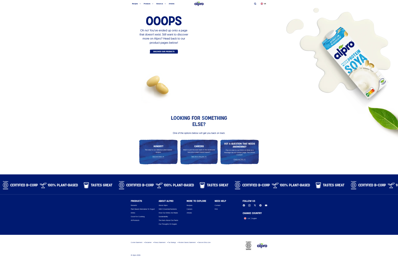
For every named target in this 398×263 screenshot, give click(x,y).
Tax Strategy (172, 242)
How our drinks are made (168, 213)
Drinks (133, 213)
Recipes (189, 205)
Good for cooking (138, 216)
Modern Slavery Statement (187, 242)
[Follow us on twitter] (255, 205)
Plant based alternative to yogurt (143, 209)
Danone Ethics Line (204, 242)
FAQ (216, 209)
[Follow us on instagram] (249, 205)
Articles (189, 213)
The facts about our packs (168, 220)
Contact (217, 205)
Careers (189, 209)
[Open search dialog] (255, 3)
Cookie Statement (136, 242)
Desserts (134, 205)
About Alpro (163, 205)
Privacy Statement (159, 242)
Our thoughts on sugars (168, 224)
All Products (135, 220)
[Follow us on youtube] (266, 205)
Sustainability (163, 216)
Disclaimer (148, 242)
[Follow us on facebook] (244, 205)
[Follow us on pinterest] (260, 205)
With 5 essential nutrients (168, 209)
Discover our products (163, 51)
